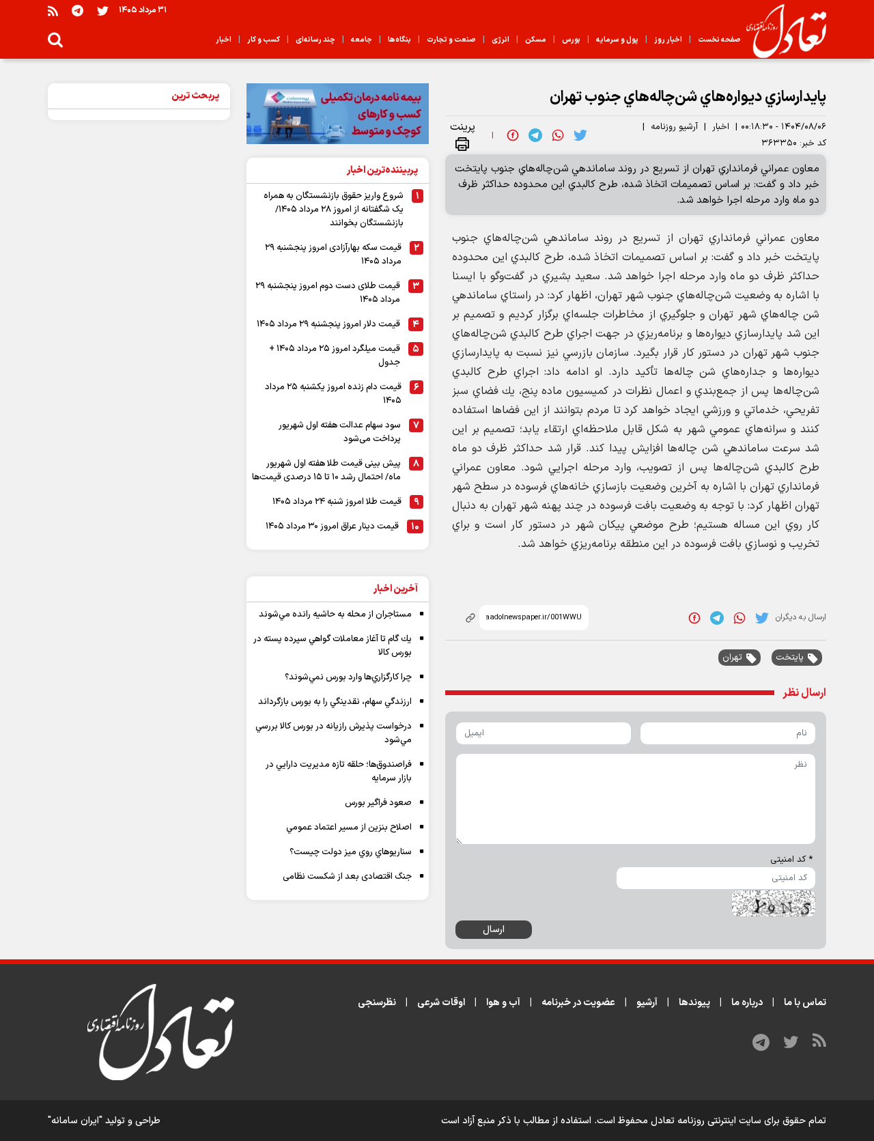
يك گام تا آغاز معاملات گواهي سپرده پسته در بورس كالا (332, 646)
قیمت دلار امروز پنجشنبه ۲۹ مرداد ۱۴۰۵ (328, 324)
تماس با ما (805, 1003)
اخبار (720, 127)
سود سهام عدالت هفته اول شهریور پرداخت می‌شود (340, 432)
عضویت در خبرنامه (578, 1003)
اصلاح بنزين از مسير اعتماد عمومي (349, 827)
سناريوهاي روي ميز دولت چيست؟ (351, 852)
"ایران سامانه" (75, 1121)
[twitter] (580, 135)
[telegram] (535, 135)
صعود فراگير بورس (378, 803)
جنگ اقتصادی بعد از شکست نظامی (347, 877)
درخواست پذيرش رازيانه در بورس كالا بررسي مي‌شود (333, 733)
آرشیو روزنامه (674, 127)
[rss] (53, 10)
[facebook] (513, 135)
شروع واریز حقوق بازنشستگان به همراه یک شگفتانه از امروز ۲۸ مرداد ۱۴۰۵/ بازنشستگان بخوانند (334, 209)
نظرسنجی (377, 1003)
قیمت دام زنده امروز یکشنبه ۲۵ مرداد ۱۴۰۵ (333, 394)
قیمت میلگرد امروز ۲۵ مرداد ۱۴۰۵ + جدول (334, 355)
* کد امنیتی (791, 860)
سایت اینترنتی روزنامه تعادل (706, 1121)
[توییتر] (103, 10)
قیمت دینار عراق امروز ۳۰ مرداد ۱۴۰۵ (332, 526)
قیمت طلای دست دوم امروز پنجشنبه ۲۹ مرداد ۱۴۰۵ (327, 293)
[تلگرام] (77, 10)
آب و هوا (503, 1003)
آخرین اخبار (395, 589)
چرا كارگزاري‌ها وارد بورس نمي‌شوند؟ (348, 677)
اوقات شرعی (441, 1003)
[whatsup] (558, 135)
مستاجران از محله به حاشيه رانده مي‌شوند (335, 614)
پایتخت (790, 657)
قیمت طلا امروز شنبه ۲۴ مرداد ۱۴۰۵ (336, 502)
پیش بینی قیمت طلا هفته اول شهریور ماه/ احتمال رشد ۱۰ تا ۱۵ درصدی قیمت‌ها (326, 470)
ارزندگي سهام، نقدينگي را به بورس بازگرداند (335, 702)
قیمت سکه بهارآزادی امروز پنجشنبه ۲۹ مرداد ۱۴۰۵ (333, 254)
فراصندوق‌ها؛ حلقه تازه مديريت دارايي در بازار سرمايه (339, 771)
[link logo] (780, 31)
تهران (732, 657)
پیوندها (694, 1003)
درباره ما (747, 1003)
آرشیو (647, 1003)
